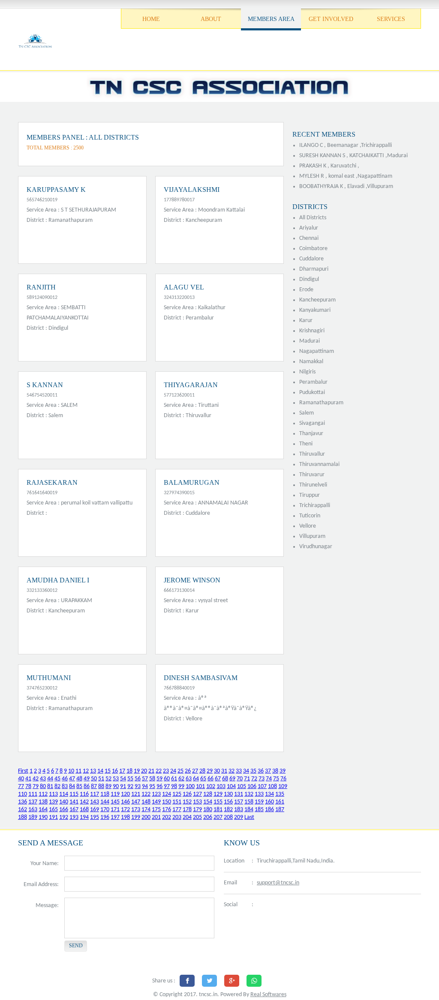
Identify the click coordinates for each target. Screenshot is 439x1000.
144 (104, 802)
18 (129, 771)
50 (94, 779)
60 (167, 779)
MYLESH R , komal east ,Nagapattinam (345, 176)
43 (43, 779)
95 (152, 786)
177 (176, 809)
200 (145, 817)
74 (269, 779)
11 (78, 771)
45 (57, 779)
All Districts (312, 218)
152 (187, 802)
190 (43, 817)
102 (210, 786)
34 (246, 771)
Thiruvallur (312, 454)
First (23, 771)
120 (125, 794)
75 (276, 779)
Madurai (309, 341)
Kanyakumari (315, 310)
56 (138, 779)
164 (43, 809)
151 (176, 802)
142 (84, 802)
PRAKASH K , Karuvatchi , (329, 166)
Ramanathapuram (321, 403)
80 (43, 786)
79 (36, 786)
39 (283, 771)
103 (221, 786)
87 (94, 786)
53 (116, 779)
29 (210, 771)
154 (207, 802)
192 (63, 817)
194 (84, 817)
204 (187, 817)
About (211, 19)
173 (135, 809)
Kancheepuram (317, 300)
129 (218, 794)
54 (123, 779)
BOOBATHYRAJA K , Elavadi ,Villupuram (346, 186)
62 (181, 779)
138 (43, 802)
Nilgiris (307, 372)
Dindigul (309, 279)
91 (123, 786)
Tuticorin (309, 516)
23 (166, 771)
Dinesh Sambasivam (201, 677)
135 (279, 794)
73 (262, 779)
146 (125, 802)
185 (259, 809)
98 (174, 786)
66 (210, 779)
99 (181, 786)
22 (159, 771)
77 (21, 786)
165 (53, 809)
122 (145, 794)
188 (22, 817)
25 (180, 771)
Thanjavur (311, 433)
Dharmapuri (313, 269)
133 (259, 794)
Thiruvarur (312, 475)
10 (71, 771)
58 (152, 779)
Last (249, 817)
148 (145, 802)
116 (84, 794)
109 (282, 786)
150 (166, 802)
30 (217, 771)
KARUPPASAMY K (56, 189)
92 (130, 786)
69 (232, 779)
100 (190, 786)
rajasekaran (52, 482)
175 (156, 809)
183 (238, 809)
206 (207, 817)
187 (279, 809)
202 (166, 817)
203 (176, 817)
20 (144, 771)
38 (275, 771)
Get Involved (331, 19)
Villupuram (312, 536)
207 (218, 817)
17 (122, 771)
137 (32, 802)
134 (269, 794)
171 (115, 809)
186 (269, 809)
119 (115, 794)
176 (166, 809)
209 (238, 817)
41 (28, 779)
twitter (282, 905)
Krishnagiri (312, 331)
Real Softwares (268, 994)
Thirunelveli (313, 485)
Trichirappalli (314, 505)
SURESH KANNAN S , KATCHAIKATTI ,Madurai (353, 155)
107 (262, 786)
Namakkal (311, 361)
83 (65, 786)
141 (73, 802)
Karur (306, 320)
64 (196, 779)
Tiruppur (309, 495)
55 (130, 779)
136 (22, 802)
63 (189, 779)
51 (101, 779)
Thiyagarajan (191, 384)
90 (116, 786)
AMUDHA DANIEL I (58, 580)
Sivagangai (312, 423)
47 (72, 779)
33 (239, 771)
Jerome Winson (192, 580)
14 (100, 771)
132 (248, 794)
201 (156, 817)
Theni (306, 444)
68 (225, 779)
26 (188, 771)
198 (125, 817)
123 (156, 794)
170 (104, 809)
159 (259, 802)
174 (145, 809)
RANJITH (41, 287)
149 (156, 802)
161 (279, 802)
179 (197, 809)
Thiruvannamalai (319, 464)
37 (268, 771)
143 (94, 802)
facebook (262, 905)
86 (87, 786)
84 (72, 786)
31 (224, 771)
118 (104, 794)
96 (159, 786)
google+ (303, 905)
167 (73, 809)
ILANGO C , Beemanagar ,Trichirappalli (345, 145)
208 (228, 817)
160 (269, 802)
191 (53, 817)
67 (218, 779)
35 (253, 771)
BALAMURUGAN (192, 482)
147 (135, 802)
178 (187, 809)
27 (195, 771)
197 (115, 817)
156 (228, 802)
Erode (306, 290)
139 (53, 802)
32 (232, 771)
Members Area (271, 19)
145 (115, 802)
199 (135, 817)
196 (104, 817)
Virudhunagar (315, 546)
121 (135, 794)
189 (32, 817)
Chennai (309, 238)
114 (63, 794)
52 (108, 779)
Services (391, 19)
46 (65, 779)
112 (43, 794)
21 (151, 771)
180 (207, 809)
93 (138, 786)
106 (251, 786)
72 (254, 779)
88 (101, 786)
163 (32, 809)
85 (79, 786)
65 (203, 779)
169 (94, 809)
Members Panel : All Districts (83, 137)
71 (247, 779)
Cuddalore (311, 259)
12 (86, 771)
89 (108, 786)
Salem (306, 413)
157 (238, 802)
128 (207, 794)
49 (87, 779)
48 (79, 779)
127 (197, 794)
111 (32, 794)
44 (50, 779)
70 (240, 779)
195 (94, 817)
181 (218, 809)
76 (283, 779)
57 (145, 779)
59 (159, 779)
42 (36, 779)
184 (248, 809)
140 (63, 802)
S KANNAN (45, 384)
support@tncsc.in (278, 883)
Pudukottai (312, 392)
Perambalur (313, 382)
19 (137, 771)
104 (231, 786)
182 (228, 809)
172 (125, 809)
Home (151, 19)
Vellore (307, 526)
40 (21, 779)
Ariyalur (308, 228)
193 (73, 817)
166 (63, 809)
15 (108, 771)
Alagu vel (184, 287)
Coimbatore (313, 248)
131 (238, 794)
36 (261, 771)
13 (93, 771)
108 (272, 786)
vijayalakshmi (192, 189)
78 (28, 786)
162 (22, 809)
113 (53, 794)
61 (174, 779)
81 (50, 786)
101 (200, 786)
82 (57, 786)
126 (187, 794)
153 (197, 802)
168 (84, 809)
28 (202, 771)
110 (22, 794)
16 (115, 771)
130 (228, 794)
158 (248, 802)
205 (197, 817)
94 (145, 786)
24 (173, 771)
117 (94, 794)
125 (176, 794)
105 (241, 786)
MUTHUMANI (49, 677)
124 (166, 794)
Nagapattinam (316, 351)
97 (167, 786)
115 (73, 794)
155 (218, 802)
